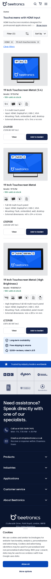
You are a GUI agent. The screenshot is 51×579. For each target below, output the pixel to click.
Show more (41, 25)
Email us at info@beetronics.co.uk (26, 438)
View (14, 137)
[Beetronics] (13, 4)
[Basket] (40, 4)
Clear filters (9, 47)
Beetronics (16, 516)
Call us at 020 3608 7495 (22, 429)
